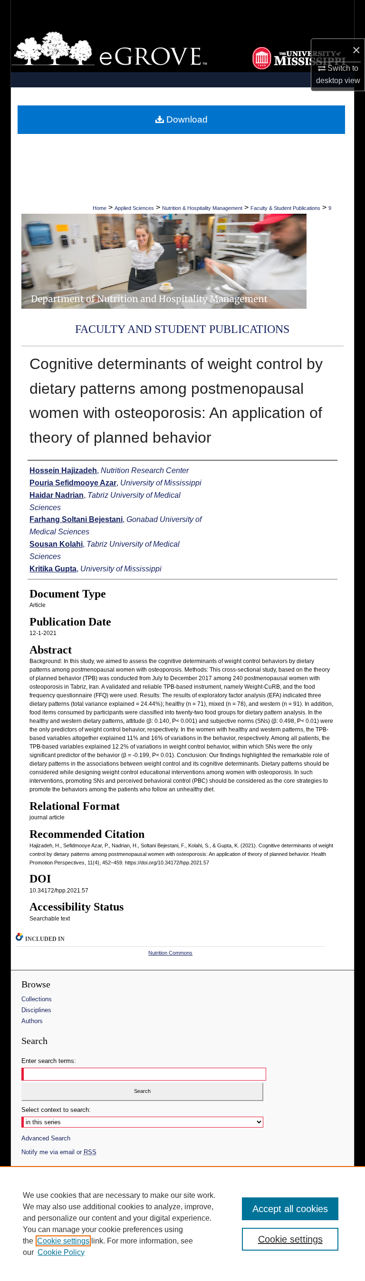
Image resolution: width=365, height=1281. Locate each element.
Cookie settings (63, 1241)
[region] (182, 1223)
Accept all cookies (290, 1209)
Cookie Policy (61, 1252)
